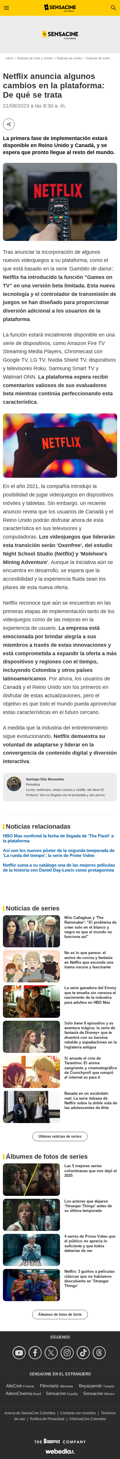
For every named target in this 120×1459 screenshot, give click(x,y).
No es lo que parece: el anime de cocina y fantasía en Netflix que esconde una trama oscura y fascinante (88, 960)
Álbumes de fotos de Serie (60, 1315)
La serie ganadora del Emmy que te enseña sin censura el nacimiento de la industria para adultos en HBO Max (90, 995)
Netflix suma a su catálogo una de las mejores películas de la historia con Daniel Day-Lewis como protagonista (59, 867)
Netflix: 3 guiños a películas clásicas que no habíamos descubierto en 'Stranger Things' (89, 1278)
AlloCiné (14, 1385)
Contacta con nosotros (78, 1413)
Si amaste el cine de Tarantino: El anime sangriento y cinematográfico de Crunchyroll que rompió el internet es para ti (90, 1067)
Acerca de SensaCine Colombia (29, 1413)
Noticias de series (69, 58)
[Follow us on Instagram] (68, 1352)
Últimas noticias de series (60, 1136)
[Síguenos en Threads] (100, 1352)
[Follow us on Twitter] (52, 1352)
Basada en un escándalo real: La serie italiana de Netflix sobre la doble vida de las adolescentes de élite (90, 1100)
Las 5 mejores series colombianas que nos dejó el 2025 (90, 1171)
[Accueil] (60, 8)
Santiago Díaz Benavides (45, 779)
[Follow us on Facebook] (36, 1352)
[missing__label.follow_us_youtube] (20, 1352)
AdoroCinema (19, 1393)
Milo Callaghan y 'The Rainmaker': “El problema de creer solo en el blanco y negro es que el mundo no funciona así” (90, 927)
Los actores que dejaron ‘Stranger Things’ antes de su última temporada (88, 1206)
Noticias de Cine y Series (35, 58)
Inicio (9, 58)
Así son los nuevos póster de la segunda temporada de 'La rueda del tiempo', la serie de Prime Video (58, 853)
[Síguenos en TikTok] (84, 1352)
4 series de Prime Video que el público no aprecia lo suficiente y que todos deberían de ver (89, 1243)
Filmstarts (49, 1385)
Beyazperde (90, 1385)
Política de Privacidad (47, 1419)
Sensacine (56, 1393)
